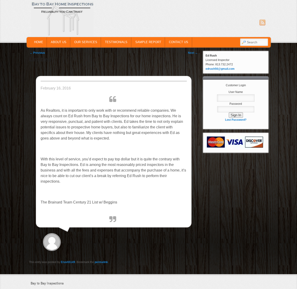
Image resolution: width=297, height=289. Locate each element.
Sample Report (148, 42)
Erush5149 (68, 262)
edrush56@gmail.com (220, 68)
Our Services (85, 42)
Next (193, 52)
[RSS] (262, 22)
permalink (101, 262)
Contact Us (178, 42)
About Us (58, 42)
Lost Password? (235, 119)
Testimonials (116, 42)
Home (38, 42)
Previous (37, 52)
